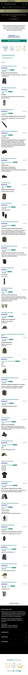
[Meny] (2, 4)
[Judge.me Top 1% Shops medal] (14, 671)
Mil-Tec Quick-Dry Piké (8, 461)
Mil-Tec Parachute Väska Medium (10, 131)
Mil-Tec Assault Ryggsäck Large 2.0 (11, 221)
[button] (25, 4)
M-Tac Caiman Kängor (8, 357)
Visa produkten (14, 19)
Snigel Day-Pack (6, 182)
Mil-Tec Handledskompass (9, 524)
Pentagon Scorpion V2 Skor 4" (9, 158)
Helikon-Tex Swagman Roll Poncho (11, 503)
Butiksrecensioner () (7, 57)
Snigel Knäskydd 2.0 (7, 481)
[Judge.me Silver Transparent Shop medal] (24, 48)
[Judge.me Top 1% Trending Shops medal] (20, 671)
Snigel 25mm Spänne (8, 288)
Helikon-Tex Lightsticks (8, 267)
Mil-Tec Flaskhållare (7, 203)
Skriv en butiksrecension (14, 40)
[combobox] (14, 7)
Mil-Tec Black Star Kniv (8, 109)
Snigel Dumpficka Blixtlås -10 (9, 582)
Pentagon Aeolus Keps (8, 312)
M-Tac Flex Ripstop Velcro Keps (10, 563)
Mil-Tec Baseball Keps (8, 440)
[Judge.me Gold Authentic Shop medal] (18, 48)
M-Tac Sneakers (6, 417)
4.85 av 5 (17, 35)
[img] (14, 35)
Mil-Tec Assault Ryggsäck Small (10, 246)
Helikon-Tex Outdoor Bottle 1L (9, 87)
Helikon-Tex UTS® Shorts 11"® (10, 66)
